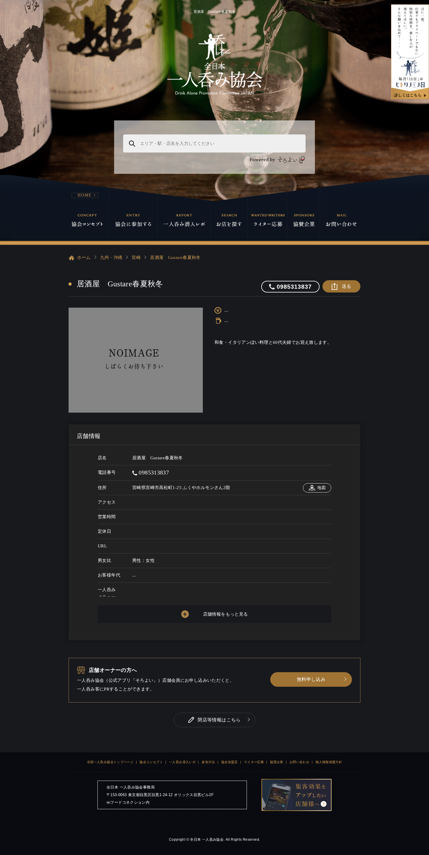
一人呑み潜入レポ (182, 762)
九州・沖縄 (111, 257)
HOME (85, 195)
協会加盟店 (229, 762)
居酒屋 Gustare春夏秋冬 (175, 257)
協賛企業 (276, 762)
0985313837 (153, 472)
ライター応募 (254, 762)
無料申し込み (311, 679)
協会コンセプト (151, 762)
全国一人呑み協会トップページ (110, 762)
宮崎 (136, 257)
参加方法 (208, 762)
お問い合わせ (299, 762)
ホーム (83, 257)
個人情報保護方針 (328, 762)
